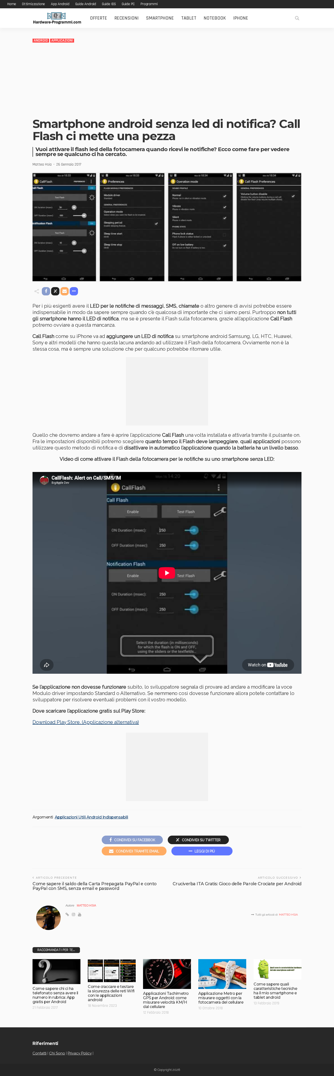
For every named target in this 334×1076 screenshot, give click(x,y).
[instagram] (73, 915)
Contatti (39, 1053)
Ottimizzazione (33, 4)
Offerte (98, 18)
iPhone (240, 18)
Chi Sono (57, 1053)
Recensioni (126, 18)
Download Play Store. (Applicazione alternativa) (86, 722)
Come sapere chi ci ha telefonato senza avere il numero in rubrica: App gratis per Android (55, 995)
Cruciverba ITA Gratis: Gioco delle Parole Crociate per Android (237, 883)
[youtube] (79, 915)
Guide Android (85, 4)
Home (11, 4)
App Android (60, 4)
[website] (67, 915)
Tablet (188, 18)
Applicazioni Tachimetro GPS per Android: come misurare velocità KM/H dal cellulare (166, 1000)
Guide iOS (109, 4)
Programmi (149, 4)
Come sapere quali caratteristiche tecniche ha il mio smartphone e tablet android (275, 991)
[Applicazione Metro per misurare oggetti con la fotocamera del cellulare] (222, 974)
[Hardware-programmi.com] (57, 18)
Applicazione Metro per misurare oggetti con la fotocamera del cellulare (220, 998)
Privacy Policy (80, 1053)
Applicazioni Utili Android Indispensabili (91, 817)
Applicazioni (62, 41)
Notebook (215, 18)
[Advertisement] (167, 79)
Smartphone (160, 18)
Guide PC (128, 4)
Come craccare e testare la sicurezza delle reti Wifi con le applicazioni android (111, 993)
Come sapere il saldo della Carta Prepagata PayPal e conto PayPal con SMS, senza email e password (94, 886)
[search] (297, 18)
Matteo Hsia (42, 164)
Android (41, 41)
